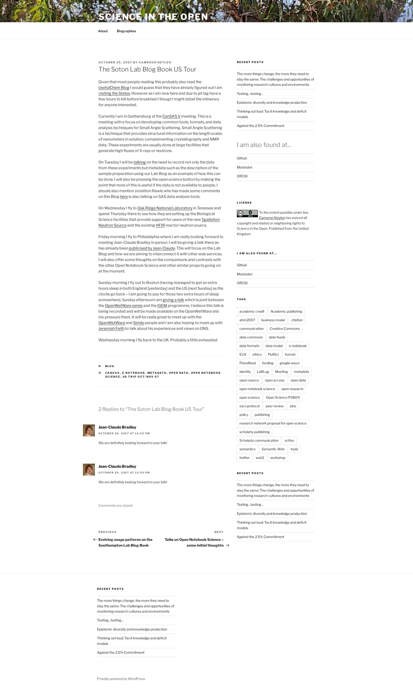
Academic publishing (286, 311)
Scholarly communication (258, 440)
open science (249, 397)
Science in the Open (153, 16)
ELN (242, 354)
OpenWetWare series (124, 305)
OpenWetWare (111, 323)
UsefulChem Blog (113, 87)
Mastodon (244, 167)
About (103, 31)
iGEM (162, 305)
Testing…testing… (250, 94)
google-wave (289, 363)
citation (297, 320)
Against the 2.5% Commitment (260, 126)
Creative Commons (285, 328)
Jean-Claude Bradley (117, 427)
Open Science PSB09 (283, 397)
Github (242, 158)
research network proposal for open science (272, 423)
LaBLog (263, 371)
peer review (275, 406)
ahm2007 (247, 320)
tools (294, 449)
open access (274, 380)
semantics (247, 449)
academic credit (251, 311)
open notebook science (257, 389)
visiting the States (114, 93)
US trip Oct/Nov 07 (141, 376)
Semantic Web (273, 449)
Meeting (281, 371)
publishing (262, 415)
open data (179, 373)
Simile (138, 323)
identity (245, 371)
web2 (260, 458)
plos (293, 406)
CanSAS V (171, 116)
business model (273, 320)
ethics (257, 354)
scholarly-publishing (254, 432)
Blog (109, 366)
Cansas (112, 373)
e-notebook (133, 373)
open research (292, 389)
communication (251, 328)
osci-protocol (249, 406)
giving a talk (173, 300)
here (124, 196)
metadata (157, 373)
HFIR (160, 225)
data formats (249, 346)
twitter (244, 458)
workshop (277, 458)
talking (140, 162)
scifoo (289, 440)
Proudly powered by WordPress (121, 679)
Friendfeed (247, 363)
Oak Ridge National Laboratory (164, 208)
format (290, 354)
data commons (251, 337)
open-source (249, 380)
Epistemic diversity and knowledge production (272, 102)
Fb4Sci (273, 354)
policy (243, 415)
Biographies (126, 31)
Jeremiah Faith (111, 328)
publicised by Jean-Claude (152, 248)
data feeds (277, 337)
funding (267, 363)
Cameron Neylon (155, 62)
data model (274, 346)
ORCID (242, 176)
